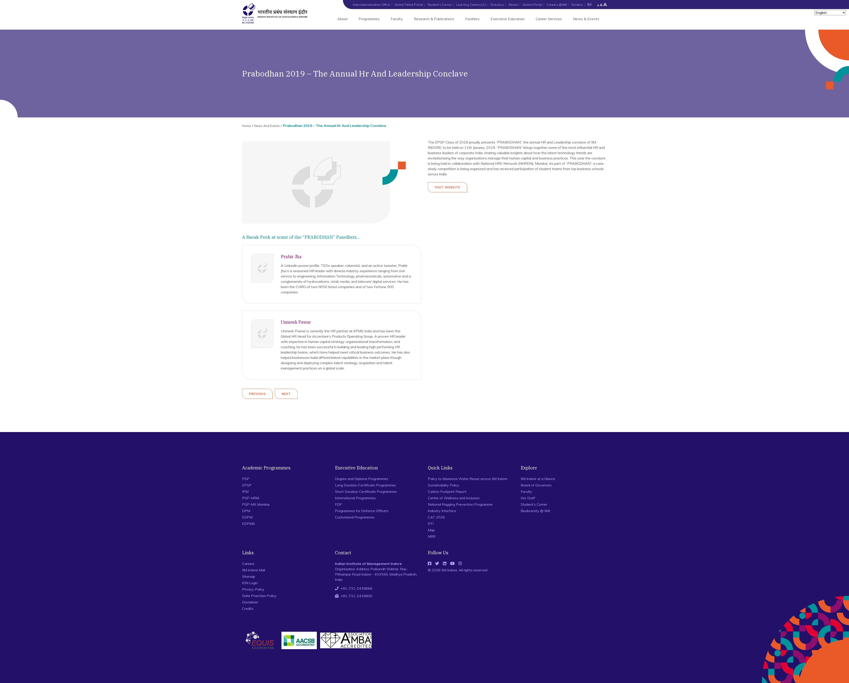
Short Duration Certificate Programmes (366, 491)
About (342, 19)
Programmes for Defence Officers (361, 511)
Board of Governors (536, 485)
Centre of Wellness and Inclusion (454, 498)
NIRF (432, 536)
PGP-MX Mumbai (256, 504)
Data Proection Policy (259, 595)
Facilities (472, 19)
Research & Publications (434, 19)
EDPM (247, 517)
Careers (248, 563)
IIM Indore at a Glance (538, 478)
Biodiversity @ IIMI (535, 511)
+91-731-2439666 (356, 588)
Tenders (577, 4)
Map (431, 530)
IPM (245, 491)
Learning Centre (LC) (471, 4)
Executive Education (508, 19)
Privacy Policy (253, 589)
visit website (447, 187)
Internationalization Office (371, 4)
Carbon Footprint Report (447, 491)
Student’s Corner (440, 4)
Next (286, 394)
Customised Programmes (355, 517)
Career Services (549, 19)
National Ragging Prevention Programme (460, 504)
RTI (431, 523)
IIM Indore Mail (253, 570)
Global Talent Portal (409, 4)
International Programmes (355, 498)
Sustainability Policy (443, 485)
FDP (338, 504)
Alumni (513, 4)
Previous (257, 394)
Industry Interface (442, 511)
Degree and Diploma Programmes (361, 478)
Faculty (397, 19)
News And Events (267, 126)
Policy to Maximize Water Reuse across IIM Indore (467, 478)
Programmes (369, 19)
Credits (247, 608)
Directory (497, 4)
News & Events (586, 19)
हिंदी (589, 4)
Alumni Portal (532, 4)
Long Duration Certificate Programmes (365, 485)
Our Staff (528, 498)
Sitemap (248, 576)
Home (246, 126)
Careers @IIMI (557, 4)
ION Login (250, 583)
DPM (246, 511)
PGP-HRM (250, 498)
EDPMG (248, 523)
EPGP (247, 485)
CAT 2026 (436, 517)
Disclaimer (250, 602)
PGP (245, 478)
